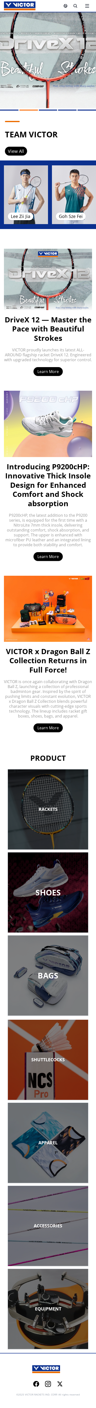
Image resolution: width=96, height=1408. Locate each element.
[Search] (75, 6)
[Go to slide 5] (87, 110)
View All (16, 151)
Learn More (48, 371)
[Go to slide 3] (48, 110)
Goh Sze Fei (71, 216)
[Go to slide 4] (67, 110)
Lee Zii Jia (20, 216)
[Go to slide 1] (9, 110)
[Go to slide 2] (28, 110)
